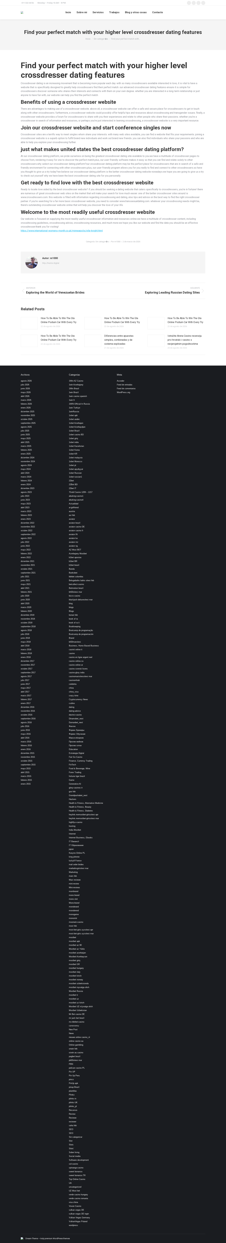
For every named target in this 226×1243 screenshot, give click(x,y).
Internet (72, 834)
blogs (71, 607)
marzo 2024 (26, 477)
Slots (71, 1145)
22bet (71, 480)
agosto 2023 (26, 492)
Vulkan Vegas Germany (79, 1217)
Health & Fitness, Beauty (80, 807)
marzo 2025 (26, 446)
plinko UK (73, 1102)
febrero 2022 (26, 553)
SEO (71, 1129)
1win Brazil (74, 392)
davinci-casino (75, 715)
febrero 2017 (26, 699)
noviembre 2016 (28, 711)
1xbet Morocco (75, 461)
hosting (72, 826)
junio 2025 (25, 434)
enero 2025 (26, 454)
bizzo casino (74, 596)
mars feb (73, 876)
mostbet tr (73, 995)
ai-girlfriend (74, 507)
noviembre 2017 (28, 665)
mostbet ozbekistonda (79, 983)
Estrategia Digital (76, 753)
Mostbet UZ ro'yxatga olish (81, 1006)
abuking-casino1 (76, 496)
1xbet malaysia (75, 457)
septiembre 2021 (28, 573)
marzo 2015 (26, 776)
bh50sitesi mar (75, 592)
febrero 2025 (26, 450)
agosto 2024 (26, 465)
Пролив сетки (75, 745)
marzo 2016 (26, 741)
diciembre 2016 (27, 707)
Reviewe (72, 1118)
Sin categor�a (102, 241)
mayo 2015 (26, 768)
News (71, 1033)
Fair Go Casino (75, 757)
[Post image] (29, 323)
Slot (70, 1141)
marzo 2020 (26, 607)
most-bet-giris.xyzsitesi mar (81, 933)
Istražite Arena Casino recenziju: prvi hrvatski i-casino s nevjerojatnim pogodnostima (185, 339)
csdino (72, 703)
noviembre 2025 (28, 415)
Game (71, 780)
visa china (73, 1202)
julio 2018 (25, 634)
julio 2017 (25, 680)
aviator (72, 519)
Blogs (71, 611)
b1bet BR (73, 561)
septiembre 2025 (28, 423)
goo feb (72, 791)
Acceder (120, 381)
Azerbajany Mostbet (78, 553)
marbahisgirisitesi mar (78, 868)
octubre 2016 (26, 715)
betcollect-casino (76, 584)
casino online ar (76, 665)
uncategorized (75, 1187)
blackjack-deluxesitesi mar (81, 599)
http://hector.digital (50, 263)
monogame (74, 914)
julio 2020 (25, 596)
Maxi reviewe (75, 880)
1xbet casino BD (76, 434)
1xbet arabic (74, 419)
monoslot (73, 918)
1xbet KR (73, 454)
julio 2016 (25, 726)
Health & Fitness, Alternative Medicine (86, 803)
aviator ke (73, 538)
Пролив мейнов (76, 741)
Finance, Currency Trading (80, 761)
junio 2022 (25, 546)
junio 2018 (25, 638)
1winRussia (74, 411)
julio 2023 (25, 496)
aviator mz (73, 542)
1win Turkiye (74, 408)
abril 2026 (25, 396)
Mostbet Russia (76, 991)
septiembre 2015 (28, 765)
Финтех (72, 726)
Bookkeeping (74, 626)
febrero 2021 (26, 592)
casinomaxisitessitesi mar (80, 676)
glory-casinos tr (76, 788)
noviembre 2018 (28, 619)
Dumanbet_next (76, 722)
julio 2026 (25, 385)
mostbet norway (76, 979)
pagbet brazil (74, 1056)
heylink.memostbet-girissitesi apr (83, 814)
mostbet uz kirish (76, 1002)
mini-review (74, 884)
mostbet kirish (75, 976)
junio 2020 (25, 599)
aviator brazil (74, 523)
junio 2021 (25, 580)
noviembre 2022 (28, 527)
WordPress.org (123, 392)
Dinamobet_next (76, 718)
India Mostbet (75, 830)
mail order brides (76, 864)
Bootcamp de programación (81, 634)
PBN (71, 1064)
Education (73, 749)
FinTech (72, 765)
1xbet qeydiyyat (76, 469)
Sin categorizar (75, 1137)
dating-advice (75, 711)
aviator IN (73, 534)
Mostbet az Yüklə (77, 949)
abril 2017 (25, 692)
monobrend (74, 910)
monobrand (74, 907)
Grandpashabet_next (78, 795)
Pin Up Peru (74, 1075)
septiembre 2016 (28, 718)
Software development (79, 1160)
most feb (73, 926)
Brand (71, 638)
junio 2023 (25, 500)
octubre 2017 (26, 669)
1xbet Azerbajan (76, 423)
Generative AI (75, 784)
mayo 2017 (26, 688)
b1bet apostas (75, 557)
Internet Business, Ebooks (81, 837)
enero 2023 (26, 519)
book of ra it (74, 623)
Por (115, 241)
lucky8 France (75, 860)
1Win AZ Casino (76, 381)
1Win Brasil (74, 388)
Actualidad (73, 504)
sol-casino (73, 1164)
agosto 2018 (26, 630)
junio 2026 (25, 388)
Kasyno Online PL (77, 853)
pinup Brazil (74, 1087)
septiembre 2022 (28, 534)
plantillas (73, 1091)
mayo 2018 (26, 642)
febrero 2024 (26, 480)
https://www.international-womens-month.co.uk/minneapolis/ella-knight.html (62, 230)
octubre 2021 (26, 569)
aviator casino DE (77, 527)
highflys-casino (75, 822)
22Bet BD (73, 484)
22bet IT (72, 488)
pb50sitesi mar (75, 1060)
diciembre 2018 (27, 615)
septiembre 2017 (28, 672)
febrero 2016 (26, 745)
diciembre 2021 (27, 561)
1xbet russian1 (75, 477)
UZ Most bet (74, 1191)
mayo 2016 (26, 734)
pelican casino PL (77, 1068)
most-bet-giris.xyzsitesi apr (81, 930)
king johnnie (74, 857)
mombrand (73, 891)
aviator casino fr (76, 530)
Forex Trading (75, 772)
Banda (72, 569)
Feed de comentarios (126, 388)
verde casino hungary (78, 1194)
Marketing (73, 872)
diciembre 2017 (27, 661)
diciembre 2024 (27, 457)
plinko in (72, 1098)
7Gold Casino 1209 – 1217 (80, 492)
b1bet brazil (74, 565)
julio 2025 (25, 431)
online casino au (76, 1041)
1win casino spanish (78, 396)
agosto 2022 (26, 538)
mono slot (73, 899)
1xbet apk (73, 415)
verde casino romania (78, 1198)
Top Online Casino (77, 1179)
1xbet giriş (73, 438)
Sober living (74, 1152)
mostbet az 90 (75, 945)
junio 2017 (25, 684)
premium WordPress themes (57, 1238)
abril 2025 (25, 442)
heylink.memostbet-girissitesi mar (84, 818)
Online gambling (76, 1045)
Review (72, 1114)
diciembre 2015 (27, 753)
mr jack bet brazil (76, 1018)
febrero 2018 (26, 653)
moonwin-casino (76, 922)
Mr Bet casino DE (77, 1014)
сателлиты (74, 1026)
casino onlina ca (76, 661)
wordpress (73, 1225)
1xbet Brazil (74, 431)
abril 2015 (25, 772)
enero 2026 (26, 408)
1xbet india (74, 442)
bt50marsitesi (75, 642)
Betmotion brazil (76, 588)
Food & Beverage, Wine (79, 768)
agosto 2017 (26, 676)
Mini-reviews (74, 887)
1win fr (72, 400)
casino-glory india (76, 672)
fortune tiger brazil (77, 776)
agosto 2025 (26, 427)
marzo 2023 (26, 511)
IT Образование (76, 845)
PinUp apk (73, 1083)
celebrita (72, 684)
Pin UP (72, 1072)
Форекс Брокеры (76, 730)
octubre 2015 (26, 761)
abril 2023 (25, 507)
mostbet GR (74, 964)
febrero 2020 (26, 611)
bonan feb (73, 615)
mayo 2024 (26, 469)
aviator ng (73, 546)
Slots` (71, 1148)
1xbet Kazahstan (76, 446)
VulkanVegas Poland (78, 1221)
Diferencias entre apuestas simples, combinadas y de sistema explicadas (118, 339)
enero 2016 (26, 749)
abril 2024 (25, 473)
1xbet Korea (74, 450)
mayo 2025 (26, 438)
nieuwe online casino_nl (79, 1037)
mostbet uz (74, 999)
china (71, 688)
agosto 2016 (26, 722)
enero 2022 (26, 557)
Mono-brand (74, 903)
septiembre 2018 (28, 626)
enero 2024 (26, 484)
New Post (73, 1029)
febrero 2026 (26, 404)
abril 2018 (25, 646)
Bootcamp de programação (81, 630)
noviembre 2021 (28, 565)
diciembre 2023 (27, 488)
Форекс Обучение (77, 734)
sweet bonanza (75, 1171)
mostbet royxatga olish (79, 987)
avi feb (72, 515)
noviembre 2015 (28, 757)
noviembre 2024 (28, 461)
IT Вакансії (74, 841)
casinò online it (75, 649)
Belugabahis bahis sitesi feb (81, 580)
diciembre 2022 (27, 523)
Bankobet (73, 573)
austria (72, 511)
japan (71, 849)
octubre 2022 (26, 530)
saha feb (73, 1125)
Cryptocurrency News (78, 699)
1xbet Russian (75, 473)
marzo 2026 (26, 400)
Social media (74, 1156)
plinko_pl (73, 1106)
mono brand (74, 895)
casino (72, 653)
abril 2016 (25, 738)
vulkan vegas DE (76, 1210)
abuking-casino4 (76, 500)
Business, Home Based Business (84, 646)
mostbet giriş (74, 960)
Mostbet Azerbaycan (78, 956)
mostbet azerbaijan (77, 953)
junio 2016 (25, 730)
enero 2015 (26, 784)
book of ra (73, 619)
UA (70, 1183)
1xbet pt (72, 465)
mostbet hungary (76, 968)
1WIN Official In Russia (79, 404)
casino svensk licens (78, 669)
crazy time (73, 695)
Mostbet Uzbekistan (78, 1010)
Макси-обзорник (76, 738)
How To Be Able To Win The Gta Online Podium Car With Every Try (58, 320)
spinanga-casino (76, 1168)
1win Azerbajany (76, 385)
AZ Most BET (75, 550)
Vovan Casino (75, 1206)
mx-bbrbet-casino (76, 1022)
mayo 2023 (26, 504)
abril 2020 (25, 603)
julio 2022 (25, 542)
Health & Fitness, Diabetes (81, 811)
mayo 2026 (26, 392)
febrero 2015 (26, 780)
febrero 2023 (26, 515)
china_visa (73, 692)
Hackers (72, 799)
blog (71, 603)
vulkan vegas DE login (79, 1214)
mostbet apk (74, 941)
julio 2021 (25, 576)
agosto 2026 (26, 381)
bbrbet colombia (76, 576)
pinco (71, 1079)
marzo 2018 (26, 649)
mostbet (72, 937)
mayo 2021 (26, 584)
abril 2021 (25, 588)
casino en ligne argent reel (80, 657)
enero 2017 (26, 703)
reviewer (72, 1121)
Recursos (73, 1110)
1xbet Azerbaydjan (77, 427)
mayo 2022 (26, 550)
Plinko (71, 1095)
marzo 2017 (26, 695)
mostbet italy (74, 972)
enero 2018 (26, 657)
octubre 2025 (26, 419)
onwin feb (73, 1049)
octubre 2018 (26, 623)
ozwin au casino (76, 1052)
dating (71, 707)
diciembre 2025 (27, 411)
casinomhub (74, 680)
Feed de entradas (124, 385)
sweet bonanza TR (77, 1175)
